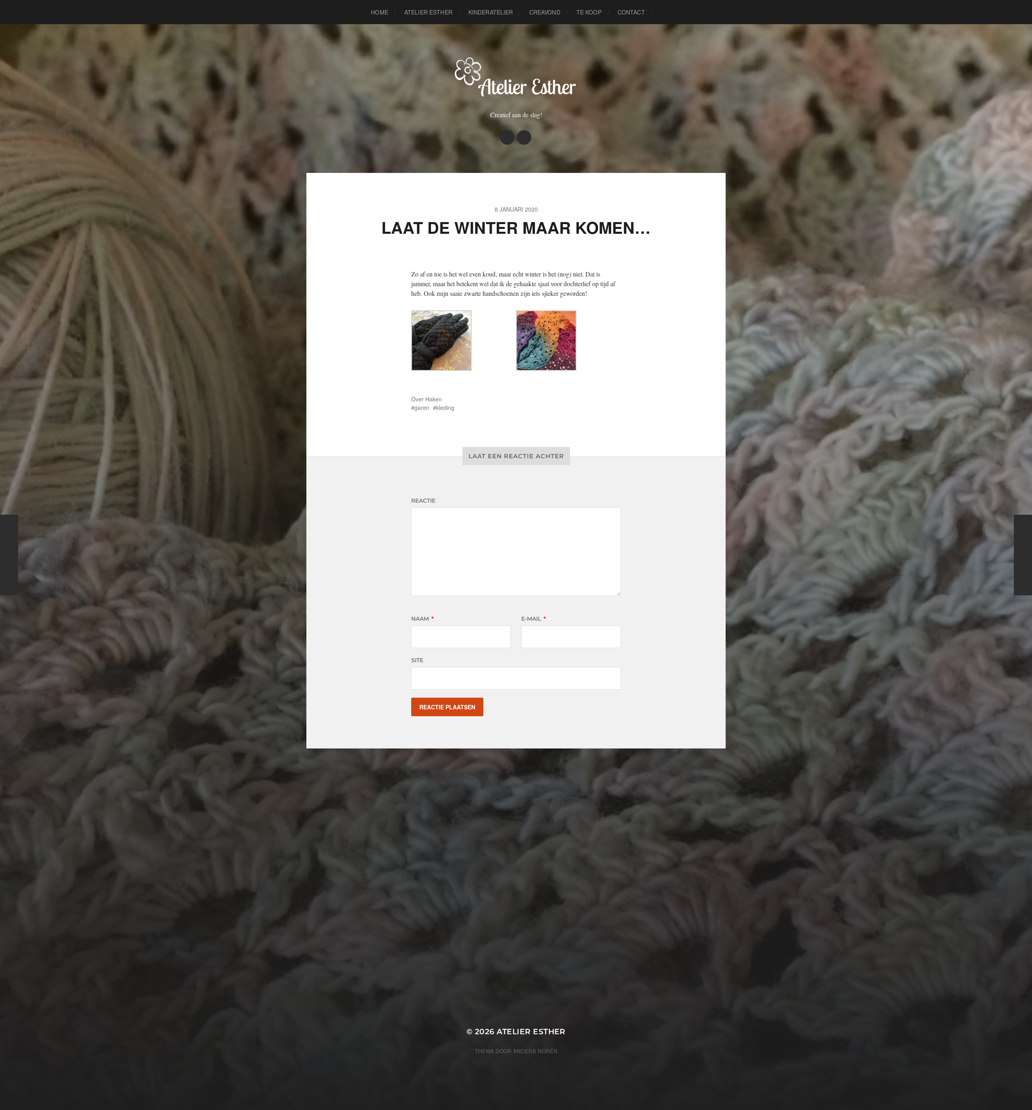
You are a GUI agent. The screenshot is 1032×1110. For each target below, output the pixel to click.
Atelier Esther (428, 12)
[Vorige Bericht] (9, 555)
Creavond (544, 12)
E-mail (533, 618)
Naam (422, 618)
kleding (445, 407)
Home (379, 12)
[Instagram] (507, 137)
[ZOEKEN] (665, 12)
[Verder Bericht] (1023, 555)
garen (421, 407)
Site (417, 660)
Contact (631, 12)
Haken (433, 399)
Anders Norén (535, 1051)
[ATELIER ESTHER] (516, 76)
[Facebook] (524, 137)
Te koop (588, 12)
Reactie (423, 500)
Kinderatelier (490, 12)
